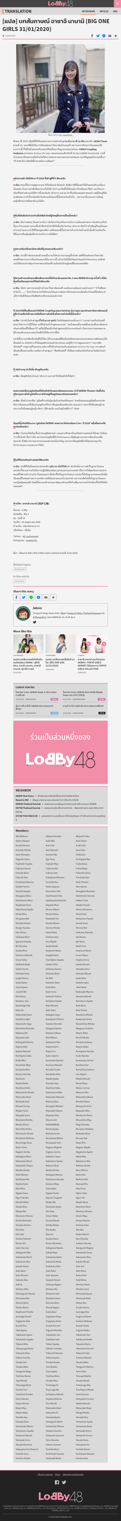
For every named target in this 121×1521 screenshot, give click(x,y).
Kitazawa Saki (22, 1037)
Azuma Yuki (51, 854)
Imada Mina (21, 950)
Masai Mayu (81, 1083)
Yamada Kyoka (53, 1417)
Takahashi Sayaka (24, 1339)
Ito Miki (49, 978)
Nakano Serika (83, 1165)
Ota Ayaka (51, 1229)
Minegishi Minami (54, 1106)
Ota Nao (80, 1229)
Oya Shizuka (82, 1238)
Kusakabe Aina (53, 1074)
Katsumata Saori (24, 1014)
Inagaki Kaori (52, 955)
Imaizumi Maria (53, 950)
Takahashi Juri (53, 1334)
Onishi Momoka (23, 1220)
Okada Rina (21, 1206)
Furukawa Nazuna (24, 881)
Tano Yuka (81, 1371)
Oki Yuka (50, 1211)
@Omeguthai (39, 617)
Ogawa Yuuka (52, 1193)
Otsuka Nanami (23, 1238)
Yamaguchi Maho (54, 1421)
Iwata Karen (21, 982)
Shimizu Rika (22, 1289)
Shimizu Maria (83, 1284)
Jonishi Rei (21, 991)
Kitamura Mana (53, 1032)
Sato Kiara (81, 1270)
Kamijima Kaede (54, 1000)
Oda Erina (81, 1188)
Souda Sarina (82, 1307)
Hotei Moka (51, 932)
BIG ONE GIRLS (20, 569)
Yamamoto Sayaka (25, 1430)
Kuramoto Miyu (23, 1064)
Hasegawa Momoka (85, 891)
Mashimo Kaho (53, 1087)
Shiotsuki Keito (83, 1298)
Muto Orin (81, 1142)
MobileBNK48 (52, 1124)
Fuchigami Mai (83, 859)
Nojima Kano (22, 1183)
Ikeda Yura (81, 946)
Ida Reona (81, 936)
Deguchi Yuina (23, 859)
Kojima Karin (52, 1046)
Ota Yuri (50, 1234)
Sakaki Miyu (52, 1252)
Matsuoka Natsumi (55, 1097)
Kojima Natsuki (23, 1051)
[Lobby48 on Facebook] (57, 1482)
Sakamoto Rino (83, 1257)
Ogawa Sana (22, 1193)
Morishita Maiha (24, 1129)
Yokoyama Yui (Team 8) (27, 1449)
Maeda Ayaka (52, 1078)
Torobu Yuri (21, 1389)
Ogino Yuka (81, 1193)
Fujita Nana (81, 863)
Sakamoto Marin (24, 1257)
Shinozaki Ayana (84, 1293)
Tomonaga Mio (83, 1385)
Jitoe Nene (81, 987)
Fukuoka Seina (83, 872)
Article (104, 11)
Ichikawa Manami (84, 932)
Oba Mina (20, 1188)
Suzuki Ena (21, 1325)
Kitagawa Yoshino (84, 1028)
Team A (54, 699)
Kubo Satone (52, 1055)
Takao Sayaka (52, 1344)
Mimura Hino (52, 1101)
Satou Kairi (81, 1275)
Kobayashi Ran (53, 1042)
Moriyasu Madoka (84, 1129)
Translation (18, 11)
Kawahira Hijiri (23, 1019)
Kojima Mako (82, 1046)
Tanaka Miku (22, 1366)
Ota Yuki (20, 1234)
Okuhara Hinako (84, 1211)
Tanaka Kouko (53, 1362)
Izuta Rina (50, 987)
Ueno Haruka (22, 1398)
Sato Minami (22, 1275)
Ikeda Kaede (52, 946)
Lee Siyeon (81, 1074)
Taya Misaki (21, 1380)
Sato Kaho (51, 1270)
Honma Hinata (53, 927)
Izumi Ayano (22, 987)
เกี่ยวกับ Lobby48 (45, 1474)
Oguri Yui (80, 1197)
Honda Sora (82, 923)
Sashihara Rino (53, 1266)
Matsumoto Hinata (25, 1092)
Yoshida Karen (83, 1449)
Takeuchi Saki (83, 1353)
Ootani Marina (83, 1220)
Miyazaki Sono (23, 1115)
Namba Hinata (23, 1170)
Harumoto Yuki (53, 891)
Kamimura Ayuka (84, 1000)
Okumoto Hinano (24, 1215)
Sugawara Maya (53, 1316)
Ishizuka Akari (53, 973)
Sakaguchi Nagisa (84, 1247)
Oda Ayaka (51, 1188)
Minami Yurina (23, 1106)
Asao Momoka (23, 854)
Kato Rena (81, 1005)
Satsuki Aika (22, 1280)
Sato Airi (80, 1266)
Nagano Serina (53, 1151)
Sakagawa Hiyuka (54, 1247)
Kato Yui (20, 1010)
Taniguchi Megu (23, 1371)
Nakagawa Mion (23, 1156)
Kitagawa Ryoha (53, 1028)
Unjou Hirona (22, 1403)
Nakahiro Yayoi (53, 1156)
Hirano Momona (84, 909)
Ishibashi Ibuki (23, 964)
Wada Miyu (21, 1407)
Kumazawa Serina (85, 1060)
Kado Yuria (51, 991)
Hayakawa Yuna (23, 904)
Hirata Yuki (81, 914)
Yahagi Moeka (82, 1412)
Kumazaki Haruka (54, 1060)
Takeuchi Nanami (54, 1353)
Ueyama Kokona (54, 1398)
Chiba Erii (80, 854)
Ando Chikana (23, 840)
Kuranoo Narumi (54, 1064)
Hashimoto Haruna (85, 895)
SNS (115, 11)
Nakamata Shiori (24, 1161)
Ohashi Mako (22, 1202)
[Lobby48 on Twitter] (64, 1482)
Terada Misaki (83, 1380)
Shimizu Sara (82, 1289)
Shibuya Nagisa (53, 1284)
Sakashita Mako (53, 1261)
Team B (54, 713)
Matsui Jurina (82, 1087)
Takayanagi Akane (24, 1348)
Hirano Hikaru (53, 909)
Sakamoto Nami (54, 1257)
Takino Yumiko (23, 1357)
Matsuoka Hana (23, 1097)
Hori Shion (21, 932)
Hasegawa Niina (23, 895)
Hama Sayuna (52, 886)
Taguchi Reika (83, 1330)
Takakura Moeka (84, 1339)
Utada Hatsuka (83, 1403)
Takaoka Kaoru (83, 1344)
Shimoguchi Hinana (25, 1293)
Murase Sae (81, 1138)
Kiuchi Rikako (82, 1037)
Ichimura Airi (52, 936)
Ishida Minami (83, 964)
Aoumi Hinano (23, 845)
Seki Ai (19, 1284)
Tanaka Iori (21, 1362)
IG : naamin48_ (66, 135)
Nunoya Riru (82, 1183)
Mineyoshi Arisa (83, 1106)
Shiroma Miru (52, 1302)
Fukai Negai (81, 868)
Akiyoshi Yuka (82, 836)
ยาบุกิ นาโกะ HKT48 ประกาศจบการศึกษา (83, 706)
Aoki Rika (50, 840)
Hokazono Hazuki (84, 918)
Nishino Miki (82, 1179)
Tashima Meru (53, 1375)
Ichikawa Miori (23, 936)
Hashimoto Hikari (24, 900)
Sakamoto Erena (84, 1252)
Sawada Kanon (53, 1280)
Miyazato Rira (52, 1115)
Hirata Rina (21, 914)
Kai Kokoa (21, 996)
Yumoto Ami (82, 1458)
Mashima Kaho (23, 1087)
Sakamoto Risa (23, 1261)
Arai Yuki (50, 845)
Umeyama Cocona (85, 1398)
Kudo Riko (21, 1060)
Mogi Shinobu (83, 1124)
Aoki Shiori (81, 840)
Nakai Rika (81, 1156)
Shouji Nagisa (52, 1307)
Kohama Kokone (84, 1042)
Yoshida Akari (52, 1449)
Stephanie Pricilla (24, 1312)
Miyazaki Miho (83, 1110)
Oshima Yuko (82, 1225)
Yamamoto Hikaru (24, 1426)
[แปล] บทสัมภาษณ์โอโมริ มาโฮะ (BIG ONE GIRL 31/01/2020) (60, 662)
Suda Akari (51, 1312)
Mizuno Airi (51, 1119)
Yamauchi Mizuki (24, 1435)
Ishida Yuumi (22, 968)
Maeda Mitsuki (83, 1078)
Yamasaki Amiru (84, 1430)
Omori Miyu (81, 1215)
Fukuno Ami (52, 872)
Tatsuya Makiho (83, 1375)
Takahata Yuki (52, 1339)
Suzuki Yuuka (82, 1325)
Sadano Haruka (83, 1243)
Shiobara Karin (53, 1298)
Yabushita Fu (52, 1412)
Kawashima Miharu (85, 1023)
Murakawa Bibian (54, 1138)
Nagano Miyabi (83, 1147)
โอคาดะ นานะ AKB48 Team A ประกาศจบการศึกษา (36, 694)
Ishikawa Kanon (53, 968)
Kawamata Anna (84, 1019)
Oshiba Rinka (52, 1225)
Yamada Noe (82, 1417)
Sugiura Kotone (83, 1316)
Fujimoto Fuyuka (24, 863)
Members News (79, 699)
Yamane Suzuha (54, 1430)
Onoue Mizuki (52, 1220)
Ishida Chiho (52, 964)
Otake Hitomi (82, 1234)
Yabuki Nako (22, 1412)
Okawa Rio (21, 1211)
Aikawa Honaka (53, 836)
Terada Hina (52, 1380)
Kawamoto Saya (23, 1023)
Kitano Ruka (82, 1032)
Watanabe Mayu (84, 1407)
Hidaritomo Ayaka (24, 909)
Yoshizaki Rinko (53, 1458)
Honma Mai (81, 927)
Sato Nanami (52, 1275)
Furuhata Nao (82, 877)
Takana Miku (22, 1344)
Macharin (20, 1078)
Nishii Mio (81, 1174)
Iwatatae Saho (53, 982)
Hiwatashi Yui (52, 918)
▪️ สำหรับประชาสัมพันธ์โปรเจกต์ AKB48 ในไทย (47, 795)
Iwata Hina (81, 978)
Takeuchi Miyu (23, 1353)
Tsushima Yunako (24, 1394)
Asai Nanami (19, 581)
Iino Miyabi (51, 941)
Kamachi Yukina (53, 996)
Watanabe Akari (53, 1407)
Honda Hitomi (52, 923)
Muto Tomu (21, 1147)
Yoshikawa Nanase (85, 1453)
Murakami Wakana (25, 1138)
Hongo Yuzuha (23, 927)
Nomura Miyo (52, 1183)
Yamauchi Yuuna (84, 1435)
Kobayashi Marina (24, 1042)
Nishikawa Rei (22, 1179)
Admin (37, 608)
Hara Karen (81, 886)
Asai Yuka (80, 849)
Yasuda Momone (24, 1444)
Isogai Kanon (22, 978)
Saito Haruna (22, 1247)
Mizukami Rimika (24, 1119)
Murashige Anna (24, 1142)
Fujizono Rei (52, 868)
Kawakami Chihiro (55, 1019)
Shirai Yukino (22, 1302)
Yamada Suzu (22, 1421)
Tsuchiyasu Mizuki (85, 1389)
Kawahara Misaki (84, 1014)
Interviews (88, 11)
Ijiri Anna (80, 941)
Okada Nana (82, 1202)
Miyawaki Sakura (54, 1110)
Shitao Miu (81, 1302)
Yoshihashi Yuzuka (55, 1453)
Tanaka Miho (82, 1362)
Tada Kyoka (21, 1330)
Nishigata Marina (54, 1174)
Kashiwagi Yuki (23, 1005)
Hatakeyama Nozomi (56, 900)
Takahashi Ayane (24, 1334)
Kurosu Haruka (23, 1074)
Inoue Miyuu (82, 955)
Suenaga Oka (82, 1312)
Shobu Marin (22, 1307)
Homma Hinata (23, 923)
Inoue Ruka (21, 959)
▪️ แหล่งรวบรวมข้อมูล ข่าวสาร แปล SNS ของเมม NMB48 (56, 803)
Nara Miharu (82, 1170)
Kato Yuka (50, 1010)
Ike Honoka (21, 946)
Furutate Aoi (52, 881)
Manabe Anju (52, 1083)
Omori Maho (52, 1215)
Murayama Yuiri (53, 1142)
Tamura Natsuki (83, 1357)
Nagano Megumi (54, 1147)
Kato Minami (52, 1005)
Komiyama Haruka (85, 1051)
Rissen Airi (21, 1243)
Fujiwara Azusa (23, 868)
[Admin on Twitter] (34, 622)
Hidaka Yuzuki (83, 904)
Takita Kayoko (53, 1357)
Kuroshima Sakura (85, 1069)
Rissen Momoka (53, 1243)
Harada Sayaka (23, 891)
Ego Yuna (50, 859)
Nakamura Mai (83, 1161)
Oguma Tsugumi (54, 1197)
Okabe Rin (51, 1202)
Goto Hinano (82, 881)
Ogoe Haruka (22, 1197)
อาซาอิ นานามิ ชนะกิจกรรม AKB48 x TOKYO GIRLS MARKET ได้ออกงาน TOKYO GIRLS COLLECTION (92, 664)
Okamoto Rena (83, 1206)
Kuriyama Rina (23, 1069)
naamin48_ (32, 540)
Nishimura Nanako (55, 1179)
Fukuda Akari (22, 872)
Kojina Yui (50, 1051)
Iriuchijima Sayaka (55, 959)
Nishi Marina (22, 1174)
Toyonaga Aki (52, 1389)
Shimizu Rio (52, 1289)
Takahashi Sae (83, 1334)
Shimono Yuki (52, 1293)
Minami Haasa (83, 1101)
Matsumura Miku (54, 1092)
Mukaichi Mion (83, 1133)
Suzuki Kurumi (53, 1325)
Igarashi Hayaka (23, 941)
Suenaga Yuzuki (23, 1316)
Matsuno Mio (82, 1092)
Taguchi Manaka (54, 1330)
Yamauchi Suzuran (55, 1435)
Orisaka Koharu (23, 1225)
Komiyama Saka (23, 1055)
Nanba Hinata (52, 1170)
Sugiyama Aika (23, 1321)
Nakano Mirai (52, 1165)
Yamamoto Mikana (55, 1426)
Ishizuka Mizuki (83, 973)
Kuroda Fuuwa (53, 1069)
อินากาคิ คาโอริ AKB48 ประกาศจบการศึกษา (34, 707)
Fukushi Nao (22, 877)
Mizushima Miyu (84, 1119)
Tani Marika (51, 1366)
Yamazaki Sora (23, 1439)
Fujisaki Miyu (52, 863)
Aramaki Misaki (23, 849)
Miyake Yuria (22, 1110)
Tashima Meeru (23, 1375)
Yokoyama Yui (82, 1444)
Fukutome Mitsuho (55, 877)
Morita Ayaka (52, 1129)
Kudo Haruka (82, 1055)
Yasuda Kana (82, 1439)
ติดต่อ (57, 1474)
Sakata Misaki (82, 1261)
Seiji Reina (81, 1280)
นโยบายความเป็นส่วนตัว (73, 1474)
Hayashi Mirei (52, 904)
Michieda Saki (22, 1101)
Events (81, 655)
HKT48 (101, 713)
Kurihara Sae (82, 1064)
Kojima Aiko (21, 1046)
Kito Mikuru (51, 1037)
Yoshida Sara (22, 1453)
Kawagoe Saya (53, 1014)
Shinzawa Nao (23, 1298)
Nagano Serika (23, 1151)
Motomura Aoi (53, 1133)
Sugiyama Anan (53, 1321)
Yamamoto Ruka (84, 1426)
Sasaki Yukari (22, 1266)
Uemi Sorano (82, 1394)
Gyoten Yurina (23, 886)
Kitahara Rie (22, 1032)
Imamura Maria (83, 950)
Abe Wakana (22, 836)
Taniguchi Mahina (84, 1366)
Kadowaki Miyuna (84, 991)
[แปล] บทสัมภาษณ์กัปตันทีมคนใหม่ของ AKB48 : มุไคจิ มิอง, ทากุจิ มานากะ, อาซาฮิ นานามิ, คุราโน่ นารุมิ (27, 664)
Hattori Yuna (82, 900)
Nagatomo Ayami (84, 1151)
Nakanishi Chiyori (24, 1165)
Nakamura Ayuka (54, 1161)
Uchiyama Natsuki (54, 1394)
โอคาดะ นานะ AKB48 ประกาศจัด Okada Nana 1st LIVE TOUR (83, 694)
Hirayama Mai (22, 918)
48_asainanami (31, 536)
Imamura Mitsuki (24, 955)
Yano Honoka (52, 1439)
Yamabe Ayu (22, 1417)
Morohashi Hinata (24, 1133)
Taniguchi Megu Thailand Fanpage (84, 613)
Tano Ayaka (51, 1371)
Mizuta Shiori (22, 1124)
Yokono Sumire (53, 1444)
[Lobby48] (60, 3)
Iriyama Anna (82, 959)
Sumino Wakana (84, 1321)
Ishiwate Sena (22, 973)
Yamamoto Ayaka (84, 1421)
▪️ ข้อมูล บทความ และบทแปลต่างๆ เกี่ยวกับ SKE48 (47, 799)
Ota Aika (20, 1229)
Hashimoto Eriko (54, 895)
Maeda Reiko (22, 1083)
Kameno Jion (22, 1000)
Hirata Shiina (52, 914)
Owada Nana (52, 1238)
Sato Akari (21, 1270)
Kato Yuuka (81, 1010)
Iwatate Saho (82, 982)
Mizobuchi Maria (84, 1115)
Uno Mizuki (51, 1403)
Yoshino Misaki (23, 1458)
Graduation (31, 699)
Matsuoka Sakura (84, 1097)
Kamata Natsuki (83, 996)
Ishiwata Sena (83, 968)
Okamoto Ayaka (53, 1206)
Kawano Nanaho (54, 1023)
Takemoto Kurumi (85, 1348)
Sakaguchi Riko (23, 1252)
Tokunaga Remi (23, 1385)
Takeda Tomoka (54, 1348)
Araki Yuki (81, 845)
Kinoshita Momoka (25, 1028)
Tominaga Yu (52, 1385)
